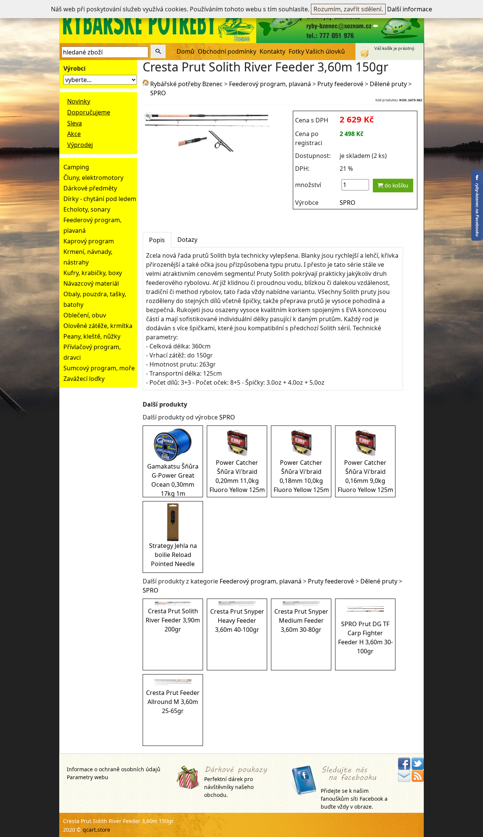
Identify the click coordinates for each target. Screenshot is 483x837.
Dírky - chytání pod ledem (99, 199)
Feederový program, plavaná (270, 84)
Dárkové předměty (90, 188)
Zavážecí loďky (84, 378)
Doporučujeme (88, 112)
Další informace (409, 9)
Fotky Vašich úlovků (317, 51)
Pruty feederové (340, 84)
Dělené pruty (388, 84)
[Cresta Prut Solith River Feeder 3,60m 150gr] (207, 126)
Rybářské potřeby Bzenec (186, 84)
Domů (185, 51)
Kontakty (272, 51)
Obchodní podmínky (227, 51)
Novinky (78, 101)
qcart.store (96, 829)
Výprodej (80, 145)
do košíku (395, 185)
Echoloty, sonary (86, 209)
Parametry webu (87, 777)
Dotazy (187, 239)
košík (387, 48)
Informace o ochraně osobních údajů (113, 769)
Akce (74, 134)
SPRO (158, 93)
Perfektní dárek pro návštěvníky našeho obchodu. (229, 786)
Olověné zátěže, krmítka (97, 326)
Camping (76, 167)
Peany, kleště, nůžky (91, 336)
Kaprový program (88, 241)
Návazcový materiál (91, 283)
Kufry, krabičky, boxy (92, 273)
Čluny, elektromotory (93, 177)
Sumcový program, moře (99, 368)
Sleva (74, 123)
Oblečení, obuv (84, 315)
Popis (157, 240)
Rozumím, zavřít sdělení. (348, 9)
